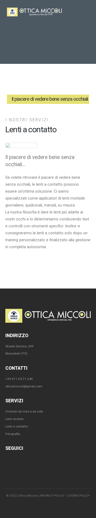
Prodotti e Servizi (41, 77)
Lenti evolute (14, 419)
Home (18, 77)
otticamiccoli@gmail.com (23, 386)
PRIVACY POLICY (52, 495)
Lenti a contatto (16, 426)
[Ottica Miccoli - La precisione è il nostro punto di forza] (34, 12)
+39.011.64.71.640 (19, 379)
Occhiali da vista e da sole (24, 411)
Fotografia (12, 434)
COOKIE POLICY (78, 495)
